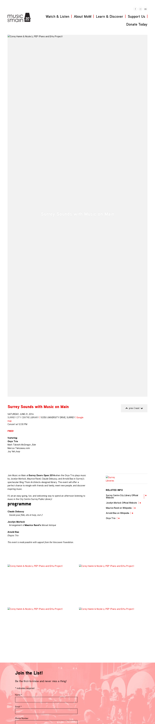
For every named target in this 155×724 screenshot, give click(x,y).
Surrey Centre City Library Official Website (122, 496)
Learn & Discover (109, 16)
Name (18, 694)
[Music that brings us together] (19, 17)
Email (18, 706)
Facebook (135, 9)
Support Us (136, 16)
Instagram (140, 9)
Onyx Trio (110, 518)
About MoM (82, 16)
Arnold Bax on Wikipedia (117, 513)
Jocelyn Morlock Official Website (121, 502)
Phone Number (21, 718)
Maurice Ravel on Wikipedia (119, 508)
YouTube (145, 9)
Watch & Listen (57, 16)
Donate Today (136, 24)
